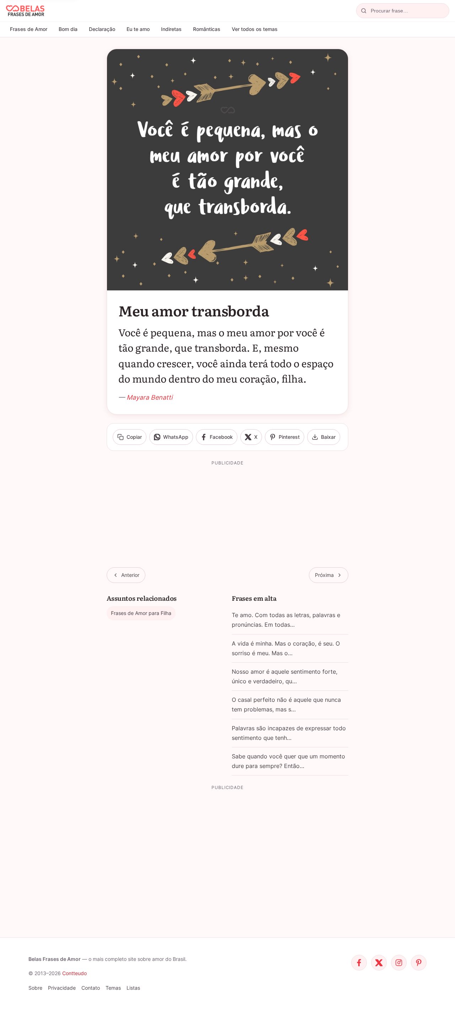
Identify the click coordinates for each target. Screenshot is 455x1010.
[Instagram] (399, 962)
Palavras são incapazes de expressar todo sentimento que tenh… (289, 733)
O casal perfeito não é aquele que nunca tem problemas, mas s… (286, 704)
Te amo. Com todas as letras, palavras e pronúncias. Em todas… (286, 619)
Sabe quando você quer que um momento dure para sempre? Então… (288, 761)
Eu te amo (138, 29)
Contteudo (74, 973)
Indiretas (171, 29)
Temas (113, 988)
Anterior (130, 575)
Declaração (102, 29)
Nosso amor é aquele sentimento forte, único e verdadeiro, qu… (284, 676)
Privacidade (62, 988)
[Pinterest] (419, 962)
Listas (133, 988)
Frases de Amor (28, 29)
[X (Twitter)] (379, 962)
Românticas (206, 29)
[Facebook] (359, 962)
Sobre (35, 988)
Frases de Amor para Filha (141, 613)
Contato (90, 988)
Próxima (324, 575)
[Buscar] (364, 11)
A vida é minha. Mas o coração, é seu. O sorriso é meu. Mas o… (286, 648)
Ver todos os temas (255, 29)
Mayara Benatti (149, 397)
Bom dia (68, 29)
